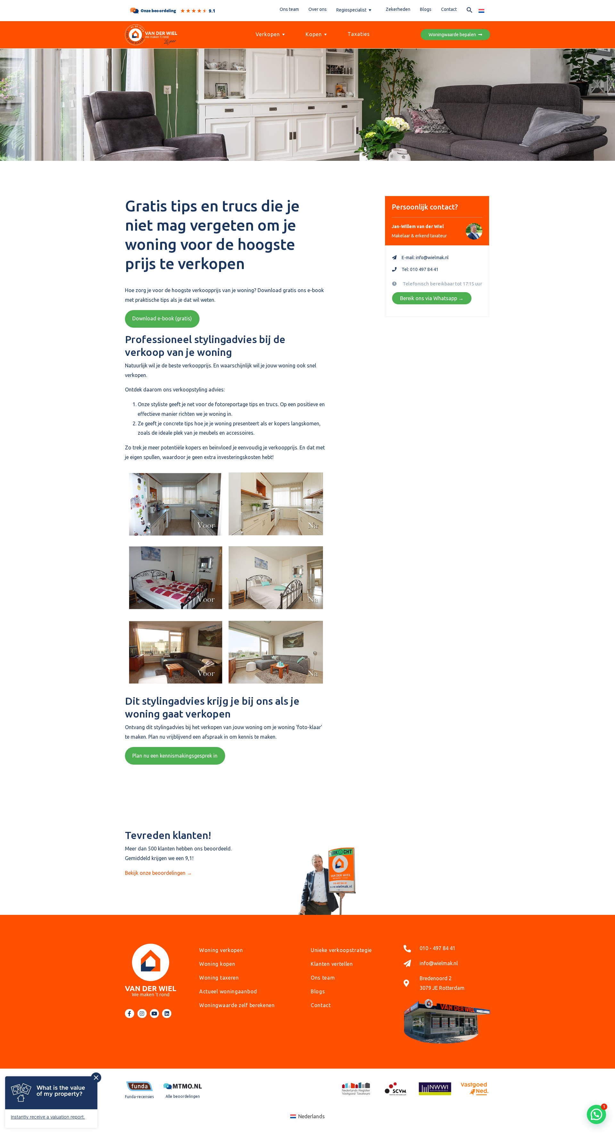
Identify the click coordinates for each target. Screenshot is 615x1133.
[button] (469, 11)
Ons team (289, 9)
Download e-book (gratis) (162, 318)
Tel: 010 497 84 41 (420, 269)
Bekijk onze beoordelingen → (158, 873)
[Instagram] (142, 1013)
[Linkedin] (166, 1013)
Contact (449, 9)
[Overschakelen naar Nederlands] (481, 10)
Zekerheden (398, 9)
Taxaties (359, 34)
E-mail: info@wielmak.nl (425, 257)
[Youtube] (154, 1013)
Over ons (317, 9)
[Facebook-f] (129, 1013)
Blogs (425, 9)
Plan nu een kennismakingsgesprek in (174, 756)
